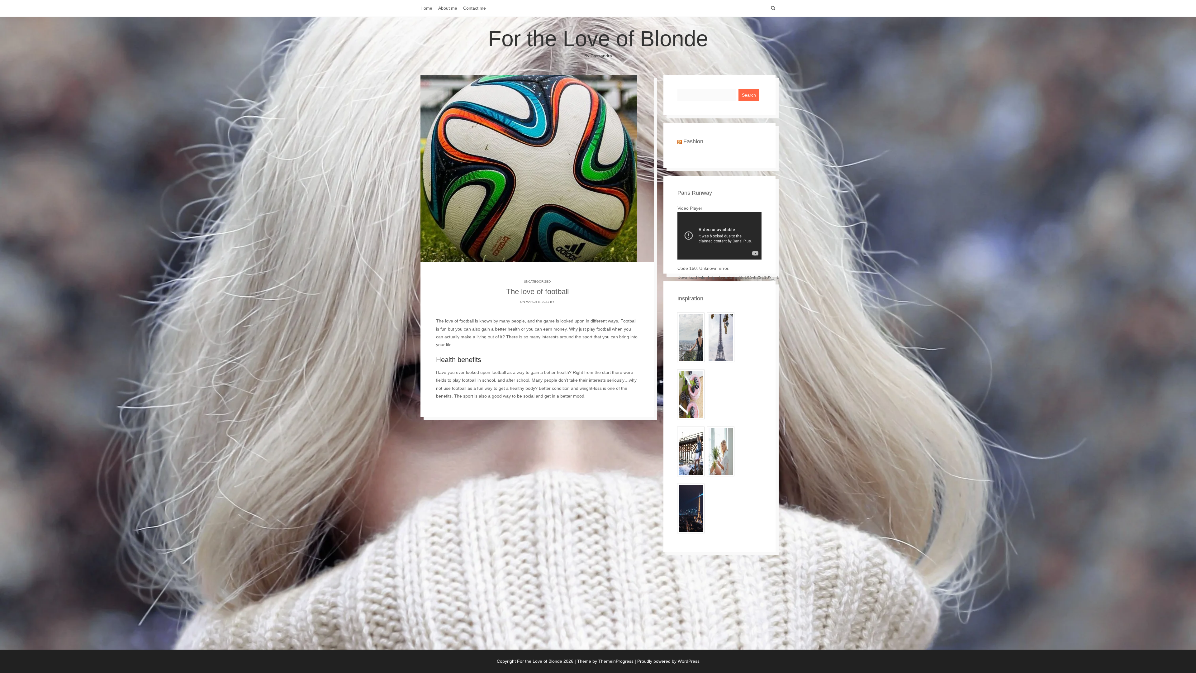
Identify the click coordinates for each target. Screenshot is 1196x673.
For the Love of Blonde (598, 42)
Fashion (693, 141)
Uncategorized (537, 281)
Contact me (474, 8)
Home (426, 8)
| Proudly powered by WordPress (667, 661)
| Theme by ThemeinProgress (604, 661)
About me (447, 8)
